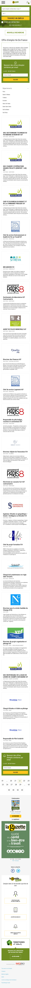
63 (29, 785)
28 (16, 785)
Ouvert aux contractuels (11, 22)
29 (20, 785)
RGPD (3, 977)
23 (24, 781)
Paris (4, 91)
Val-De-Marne (6, 109)
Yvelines (5, 97)
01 (2, 781)
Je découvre (15, 956)
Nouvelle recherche (15, 33)
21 (15, 781)
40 (13, 790)
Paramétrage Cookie (6, 982)
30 (9, 790)
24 (28, 781)
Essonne (5, 100)
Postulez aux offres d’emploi (15, 901)
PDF (13, 860)
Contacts (3, 971)
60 (22, 790)
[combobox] (15, 14)
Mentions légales (5, 974)
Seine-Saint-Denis (7, 106)
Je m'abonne (15, 816)
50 (18, 790)
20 (11, 781)
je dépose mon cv (15, 917)
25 (3, 785)
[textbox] (11, 13)
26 (7, 785)
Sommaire (13, 813)
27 (11, 785)
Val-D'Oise (5, 112)
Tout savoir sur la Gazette (7, 968)
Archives (18, 813)
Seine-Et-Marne (6, 94)
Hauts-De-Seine (6, 103)
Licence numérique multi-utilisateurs (9, 979)
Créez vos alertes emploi (15, 933)
